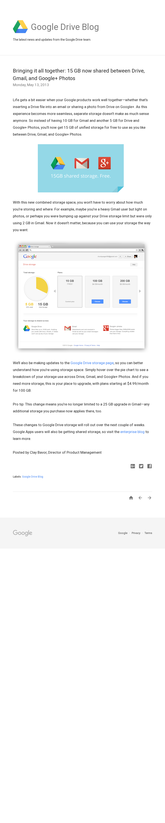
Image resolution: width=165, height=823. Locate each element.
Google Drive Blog (32, 476)
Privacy (136, 533)
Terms (148, 533)
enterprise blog (132, 432)
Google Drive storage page (92, 363)
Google (123, 533)
